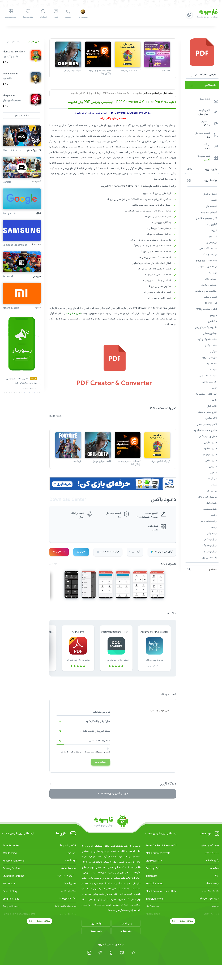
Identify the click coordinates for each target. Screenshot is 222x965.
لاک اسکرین (211, 418)
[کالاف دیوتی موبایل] (68, 54)
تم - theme (211, 303)
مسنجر (214, 485)
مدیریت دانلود (210, 448)
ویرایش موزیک (209, 545)
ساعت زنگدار (211, 345)
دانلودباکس (210, 85)
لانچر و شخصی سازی (207, 424)
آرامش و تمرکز (210, 194)
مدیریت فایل (211, 460)
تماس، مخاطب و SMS (206, 309)
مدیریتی (213, 466)
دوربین (213, 315)
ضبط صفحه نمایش (208, 376)
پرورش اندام (211, 279)
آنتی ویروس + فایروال (206, 218)
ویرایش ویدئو (210, 551)
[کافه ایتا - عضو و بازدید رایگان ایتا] (98, 54)
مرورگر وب (212, 479)
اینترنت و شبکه (210, 254)
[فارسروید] (111, 822)
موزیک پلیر (211, 491)
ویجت (214, 527)
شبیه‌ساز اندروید (209, 357)
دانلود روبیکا (96, 931)
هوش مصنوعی (210, 509)
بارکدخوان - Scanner (206, 261)
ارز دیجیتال (211, 242)
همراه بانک (211, 503)
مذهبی (213, 473)
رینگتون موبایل (210, 333)
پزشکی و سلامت (209, 285)
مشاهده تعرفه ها (29, 389)
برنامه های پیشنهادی (207, 267)
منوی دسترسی (10, 17)
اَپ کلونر (213, 236)
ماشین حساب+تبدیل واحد (204, 430)
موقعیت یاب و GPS (207, 497)
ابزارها (214, 230)
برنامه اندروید (155, 93)
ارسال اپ (43, 17)
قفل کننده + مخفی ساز (206, 394)
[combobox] (83, 721)
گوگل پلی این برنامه (164, 552)
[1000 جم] (157, 54)
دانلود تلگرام (126, 931)
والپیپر (214, 515)
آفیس (207, 160)
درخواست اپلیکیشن (109, 552)
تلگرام (83, 552)
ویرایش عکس (210, 539)
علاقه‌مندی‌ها (28, 17)
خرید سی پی (83, 17)
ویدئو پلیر (212, 533)
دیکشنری (212, 321)
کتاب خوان (212, 406)
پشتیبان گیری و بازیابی (206, 291)
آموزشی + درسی (209, 212)
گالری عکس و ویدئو (207, 412)
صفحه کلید (212, 364)
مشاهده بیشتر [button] (21, 115)
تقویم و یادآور (210, 297)
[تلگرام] (133, 953)
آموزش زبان (211, 206)
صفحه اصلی (168, 93)
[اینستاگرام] (89, 953)
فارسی (214, 388)
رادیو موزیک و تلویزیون (206, 327)
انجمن (55, 17)
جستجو (68, 17)
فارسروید (74, 319)
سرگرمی (213, 351)
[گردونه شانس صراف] (127, 54)
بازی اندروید (126, 923)
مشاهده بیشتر (186, 921)
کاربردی (213, 400)
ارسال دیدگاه (100, 762)
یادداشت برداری (209, 557)
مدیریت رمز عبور (209, 454)
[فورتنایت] (68, 445)
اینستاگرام (60, 552)
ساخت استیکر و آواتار (207, 339)
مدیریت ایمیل (210, 442)
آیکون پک (212, 224)
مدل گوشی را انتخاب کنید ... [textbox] (96, 721)
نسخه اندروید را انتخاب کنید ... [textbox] (95, 731)
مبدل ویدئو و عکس (208, 436)
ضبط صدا (212, 370)
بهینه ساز (212, 273)
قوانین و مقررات (102, 752)
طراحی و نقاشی (209, 382)
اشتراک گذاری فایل (208, 248)
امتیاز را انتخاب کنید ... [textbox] (99, 741)
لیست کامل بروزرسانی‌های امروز (162, 833)
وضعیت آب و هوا (208, 521)
